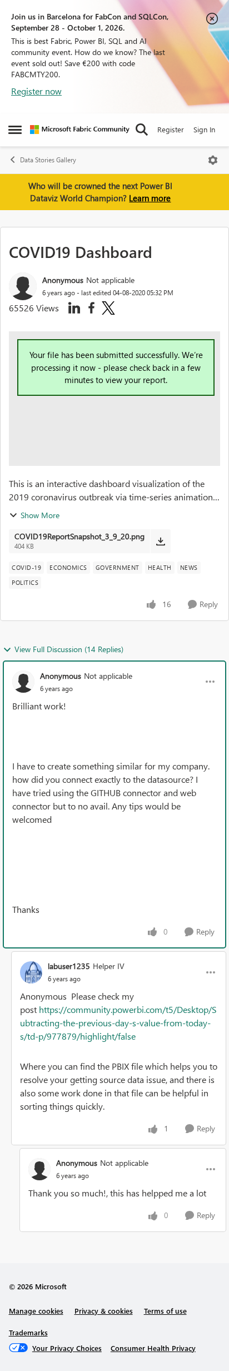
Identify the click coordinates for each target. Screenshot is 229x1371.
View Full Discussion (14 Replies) (68, 649)
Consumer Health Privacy (153, 1348)
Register (170, 129)
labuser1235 (69, 966)
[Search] (141, 129)
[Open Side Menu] (15, 129)
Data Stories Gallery (48, 160)
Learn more (150, 197)
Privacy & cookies (103, 1310)
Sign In (204, 129)
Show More (40, 515)
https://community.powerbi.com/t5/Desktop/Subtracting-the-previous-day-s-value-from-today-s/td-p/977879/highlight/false (118, 1023)
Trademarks (28, 1332)
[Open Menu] (213, 160)
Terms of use (165, 1310)
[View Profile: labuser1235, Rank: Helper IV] (31, 972)
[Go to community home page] (80, 129)
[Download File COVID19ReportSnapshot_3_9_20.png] (160, 541)
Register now (36, 91)
